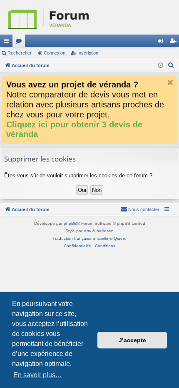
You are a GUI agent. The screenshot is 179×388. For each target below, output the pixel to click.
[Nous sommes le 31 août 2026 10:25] (160, 65)
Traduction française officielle (80, 238)
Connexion (54, 52)
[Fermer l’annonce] (170, 82)
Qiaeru (120, 238)
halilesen (105, 231)
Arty (87, 231)
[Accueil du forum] (89, 17)
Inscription (87, 52)
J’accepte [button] (132, 340)
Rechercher (19, 52)
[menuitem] (171, 65)
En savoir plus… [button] (37, 374)
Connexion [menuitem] (162, 42)
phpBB (70, 223)
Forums (20, 42)
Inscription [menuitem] (174, 42)
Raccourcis (7, 42)
